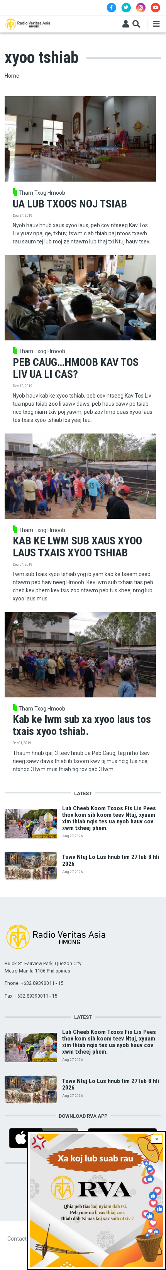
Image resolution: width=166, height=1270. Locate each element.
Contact (17, 1239)
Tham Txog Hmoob (42, 193)
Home (12, 76)
